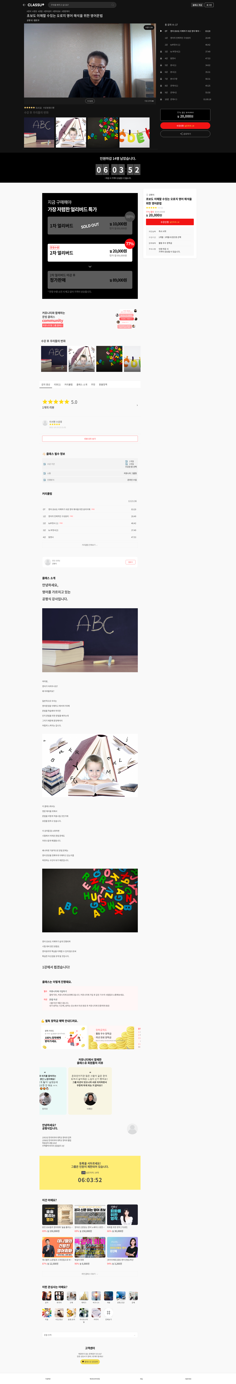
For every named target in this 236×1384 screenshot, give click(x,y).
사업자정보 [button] (188, 1379)
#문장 (34, 11)
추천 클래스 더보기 (88, 1273)
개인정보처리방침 (95, 1379)
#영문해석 (66, 11)
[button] (185, 31)
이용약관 (47, 1379)
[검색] (112, 5)
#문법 (40, 11)
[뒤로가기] (24, 5)
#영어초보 (57, 11)
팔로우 (36, 20)
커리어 (96, 1319)
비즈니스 (96, 1302)
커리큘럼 (90, 101)
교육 (71, 1302)
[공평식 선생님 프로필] (132, 1128)
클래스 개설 (197, 5)
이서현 (52, 421)
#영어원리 (48, 11)
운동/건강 (121, 1302)
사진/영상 (59, 1319)
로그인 (209, 5)
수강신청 (185, 125)
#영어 (29, 11)
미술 (46, 1319)
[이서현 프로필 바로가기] (45, 424)
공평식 (29, 20)
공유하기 (187, 133)
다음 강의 (148, 101)
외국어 (59, 1302)
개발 (108, 1302)
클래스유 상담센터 (91, 1361)
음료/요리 (71, 1319)
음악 (46, 1302)
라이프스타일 (84, 1320)
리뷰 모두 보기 (90, 438)
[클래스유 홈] (36, 5)
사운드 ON (149, 27)
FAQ (141, 1379)
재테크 (83, 1302)
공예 (133, 1302)
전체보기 (108, 1319)
